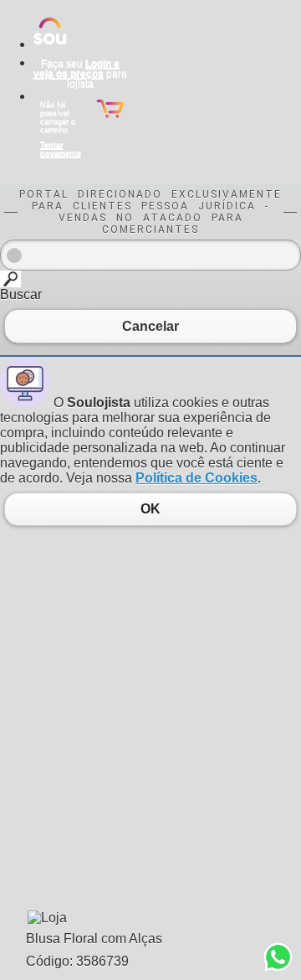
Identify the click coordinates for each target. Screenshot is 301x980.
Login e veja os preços (76, 69)
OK (150, 509)
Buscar (21, 294)
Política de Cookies (196, 478)
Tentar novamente (60, 149)
